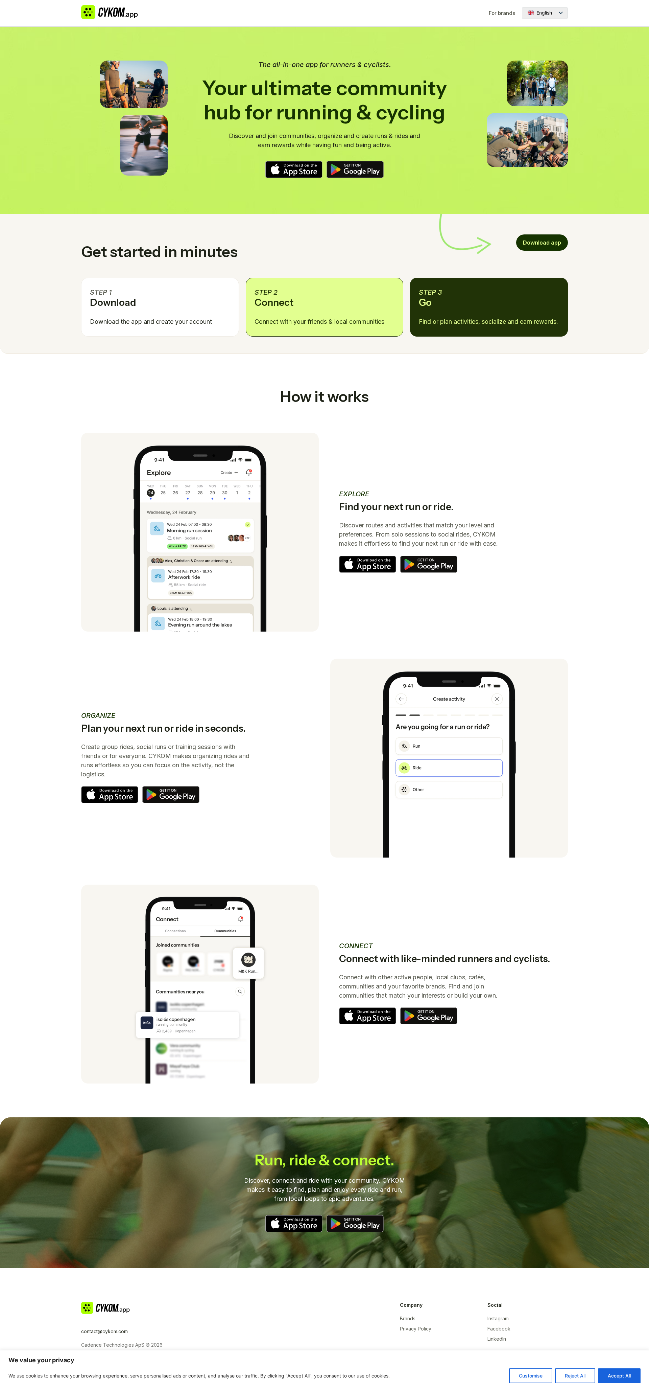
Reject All (575, 1376)
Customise (531, 1376)
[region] (324, 1369)
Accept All (619, 1376)
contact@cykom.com (104, 1331)
